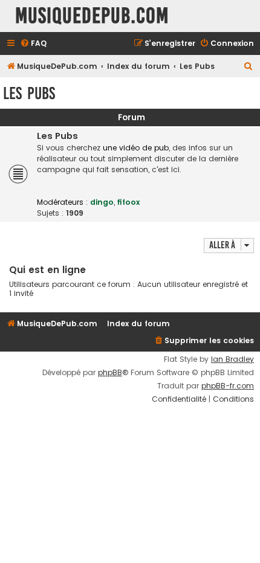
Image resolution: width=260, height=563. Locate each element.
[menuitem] (33, 44)
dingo (102, 202)
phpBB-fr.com (227, 386)
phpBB (110, 373)
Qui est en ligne (47, 269)
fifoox (128, 202)
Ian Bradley (232, 359)
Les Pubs (29, 93)
